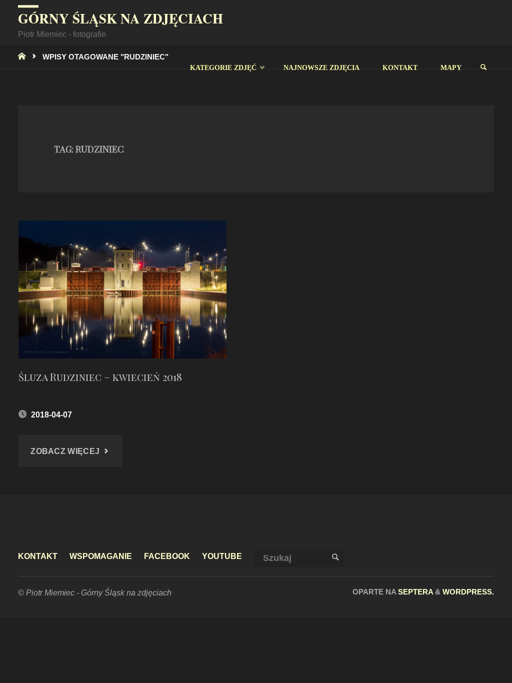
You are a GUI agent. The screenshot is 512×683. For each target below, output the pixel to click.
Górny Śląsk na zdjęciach (120, 18)
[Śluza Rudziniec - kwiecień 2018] (122, 289)
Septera (414, 592)
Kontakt (38, 556)
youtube (222, 556)
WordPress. (468, 592)
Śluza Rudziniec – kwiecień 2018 (100, 377)
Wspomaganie (101, 556)
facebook (167, 556)
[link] (483, 67)
